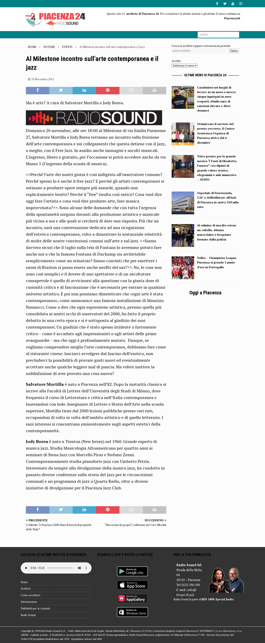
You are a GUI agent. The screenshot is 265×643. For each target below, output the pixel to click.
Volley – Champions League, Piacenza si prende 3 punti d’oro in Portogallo (217, 262)
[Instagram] (240, 3)
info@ (191, 590)
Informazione (29, 602)
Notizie (49, 47)
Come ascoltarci (30, 595)
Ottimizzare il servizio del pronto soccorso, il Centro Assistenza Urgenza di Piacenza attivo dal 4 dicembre (216, 133)
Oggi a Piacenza (205, 293)
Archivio (26, 588)
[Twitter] (225, 3)
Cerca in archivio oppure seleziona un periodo (201, 46)
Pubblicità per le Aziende (35, 608)
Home (24, 582)
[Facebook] (217, 3)
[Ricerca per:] (218, 34)
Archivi (176, 61)
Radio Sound (28, 615)
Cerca (233, 50)
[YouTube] (232, 3)
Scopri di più (185, 595)
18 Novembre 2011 (42, 79)
